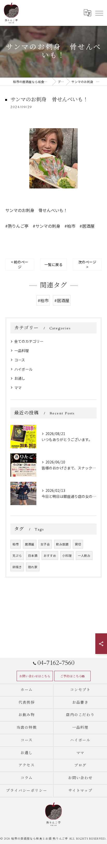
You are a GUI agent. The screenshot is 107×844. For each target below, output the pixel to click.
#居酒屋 (61, 300)
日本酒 (32, 555)
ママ (18, 387)
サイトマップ (80, 790)
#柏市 (43, 300)
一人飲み (84, 555)
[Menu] (99, 13)
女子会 (45, 544)
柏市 (15, 544)
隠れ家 (32, 567)
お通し (19, 378)
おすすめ (50, 555)
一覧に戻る (53, 264)
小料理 (67, 555)
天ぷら (17, 555)
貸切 (78, 544)
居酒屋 (29, 544)
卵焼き (17, 567)
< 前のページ (19, 264)
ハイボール (23, 369)
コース (19, 359)
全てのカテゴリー (28, 341)
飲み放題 (62, 544)
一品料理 (21, 350)
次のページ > (87, 264)
